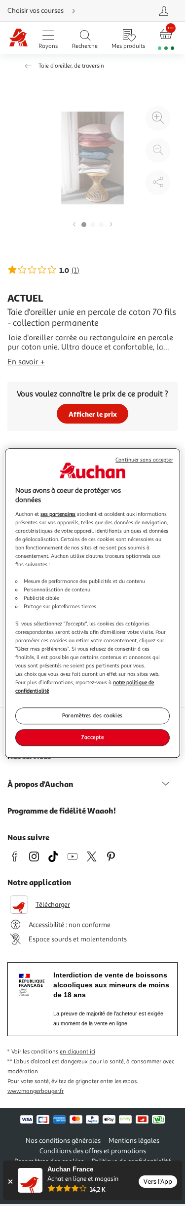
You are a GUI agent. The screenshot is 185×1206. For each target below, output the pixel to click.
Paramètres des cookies (92, 715)
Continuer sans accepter (144, 460)
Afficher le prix (93, 414)
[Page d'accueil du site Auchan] (18, 38)
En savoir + (26, 362)
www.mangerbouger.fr (35, 1091)
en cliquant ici (77, 1051)
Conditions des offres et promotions (92, 1151)
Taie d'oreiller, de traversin (71, 66)
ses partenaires (57, 513)
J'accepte (92, 737)
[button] (74, 225)
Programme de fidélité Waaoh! (61, 811)
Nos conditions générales (63, 1140)
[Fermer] (10, 1181)
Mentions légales (134, 1140)
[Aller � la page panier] (166, 38)
